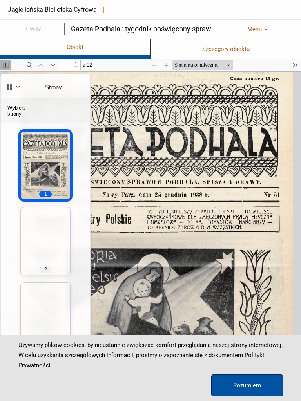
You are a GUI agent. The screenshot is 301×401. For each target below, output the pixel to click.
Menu (254, 29)
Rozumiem (247, 385)
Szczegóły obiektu (226, 48)
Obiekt (75, 47)
